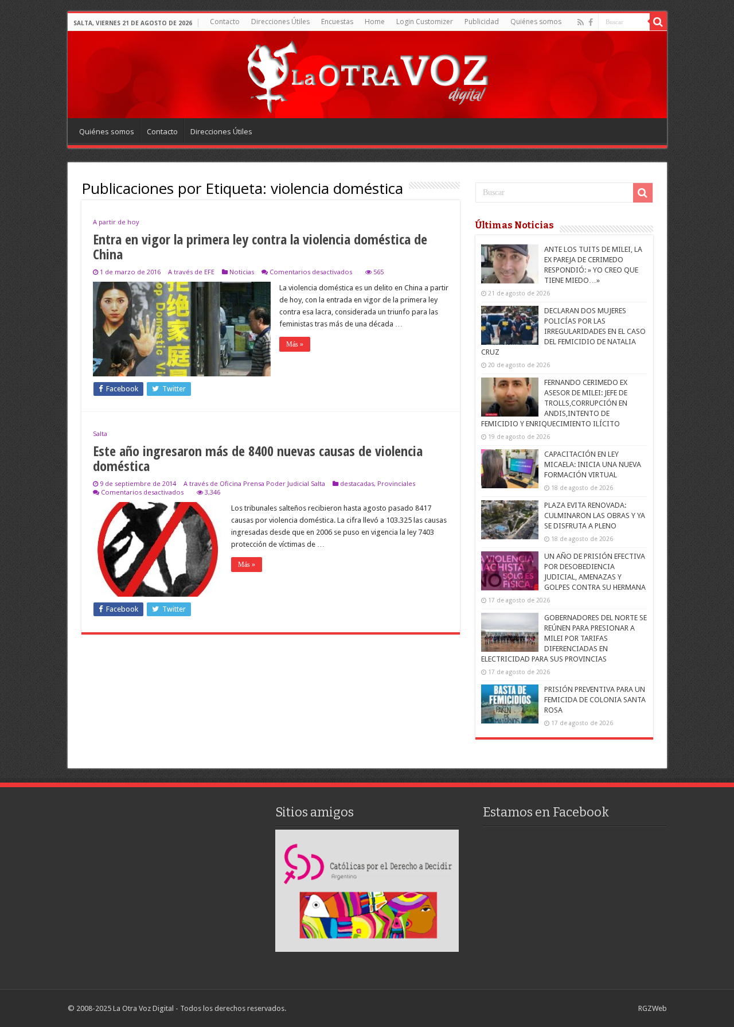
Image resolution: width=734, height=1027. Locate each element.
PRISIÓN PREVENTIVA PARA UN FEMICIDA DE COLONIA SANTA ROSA (595, 699)
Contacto (225, 21)
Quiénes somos (535, 21)
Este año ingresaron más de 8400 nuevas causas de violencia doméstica (258, 458)
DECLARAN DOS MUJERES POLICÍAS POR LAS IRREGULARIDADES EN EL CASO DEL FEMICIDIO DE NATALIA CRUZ (563, 331)
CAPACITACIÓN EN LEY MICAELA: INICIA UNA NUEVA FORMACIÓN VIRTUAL (592, 464)
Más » (294, 344)
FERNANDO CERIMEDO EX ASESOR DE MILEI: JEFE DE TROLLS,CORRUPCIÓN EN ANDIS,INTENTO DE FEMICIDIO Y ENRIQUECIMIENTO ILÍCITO (554, 403)
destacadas (357, 483)
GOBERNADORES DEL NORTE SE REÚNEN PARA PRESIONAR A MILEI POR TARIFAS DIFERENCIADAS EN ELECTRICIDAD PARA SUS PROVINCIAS (564, 638)
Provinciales (396, 483)
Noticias (241, 271)
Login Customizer (424, 21)
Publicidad (481, 21)
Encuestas (337, 21)
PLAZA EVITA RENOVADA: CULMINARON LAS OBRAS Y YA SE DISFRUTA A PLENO (594, 515)
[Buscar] (658, 21)
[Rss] (580, 22)
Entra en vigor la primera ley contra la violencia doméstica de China (260, 246)
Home (375, 21)
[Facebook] (590, 22)
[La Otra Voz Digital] (367, 74)
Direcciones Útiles (280, 21)
